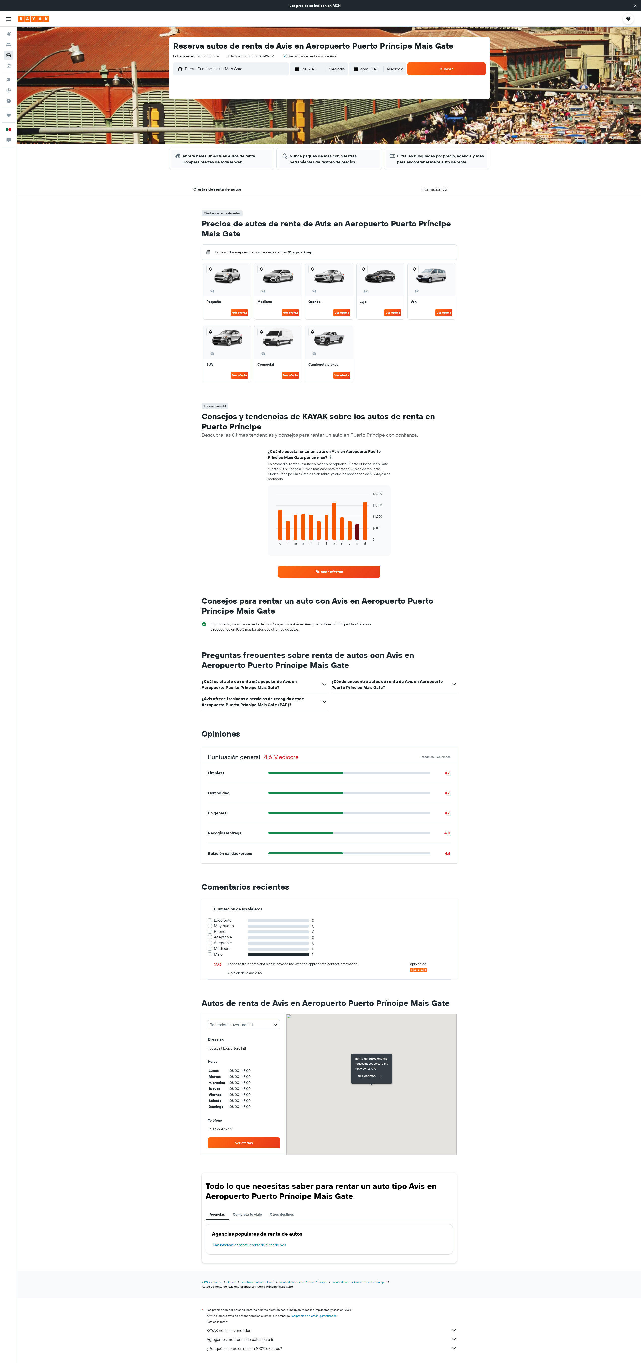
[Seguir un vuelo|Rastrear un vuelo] (8, 90)
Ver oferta (239, 312)
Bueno (219, 931)
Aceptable (223, 937)
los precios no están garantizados (314, 1316)
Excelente (223, 920)
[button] (635, 5)
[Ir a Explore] (8, 80)
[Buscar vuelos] (8, 34)
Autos (232, 1282)
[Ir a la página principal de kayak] (33, 19)
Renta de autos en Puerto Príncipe (302, 1282)
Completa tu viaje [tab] (247, 1214)
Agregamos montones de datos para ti (240, 1339)
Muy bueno (224, 925)
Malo (218, 954)
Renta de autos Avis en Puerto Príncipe (359, 1282)
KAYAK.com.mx (212, 1282)
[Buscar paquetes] (8, 66)
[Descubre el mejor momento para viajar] (8, 101)
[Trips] (8, 115)
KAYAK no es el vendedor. (229, 1330)
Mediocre (222, 948)
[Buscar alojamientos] (8, 45)
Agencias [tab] (217, 1214)
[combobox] (196, 56)
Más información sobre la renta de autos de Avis (249, 1245)
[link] (329, 572)
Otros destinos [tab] (282, 1214)
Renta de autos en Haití (257, 1282)
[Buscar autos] (8, 55)
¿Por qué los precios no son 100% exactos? (244, 1348)
